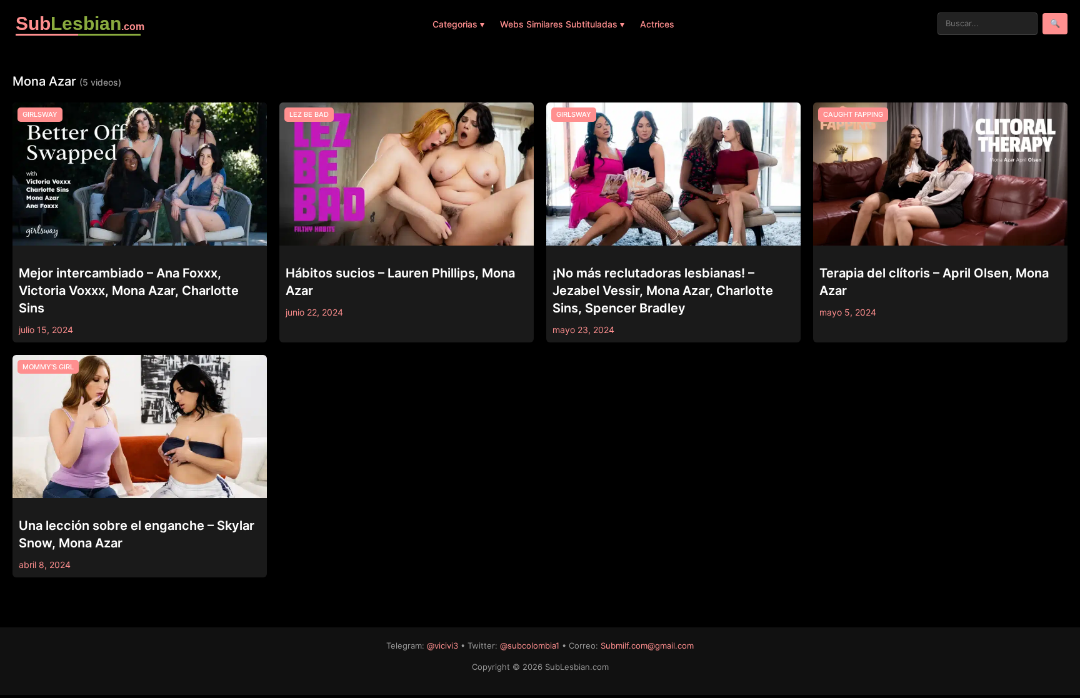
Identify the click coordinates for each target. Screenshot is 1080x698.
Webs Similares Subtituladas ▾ (562, 24)
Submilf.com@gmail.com (647, 646)
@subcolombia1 (529, 646)
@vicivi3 (442, 646)
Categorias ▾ (458, 24)
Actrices (657, 24)
